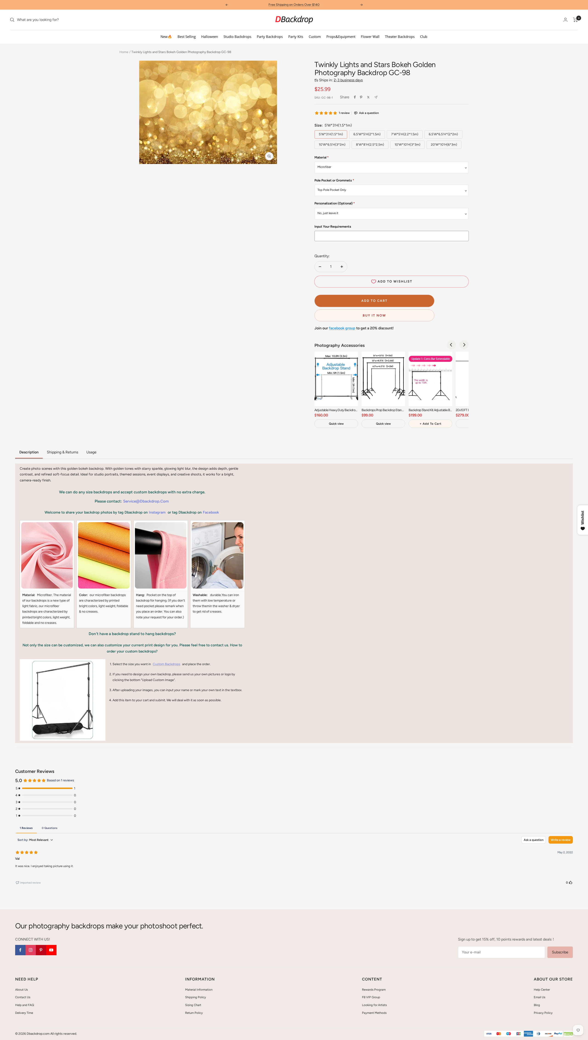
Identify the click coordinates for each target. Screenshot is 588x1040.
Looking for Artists (374, 1005)
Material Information (198, 989)
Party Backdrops (270, 36)
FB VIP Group (371, 997)
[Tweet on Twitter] (368, 97)
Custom (315, 36)
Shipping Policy (195, 997)
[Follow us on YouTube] (51, 950)
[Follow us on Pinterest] (41, 950)
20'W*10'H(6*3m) (444, 145)
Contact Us (22, 997)
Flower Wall (370, 36)
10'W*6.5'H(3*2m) (332, 145)
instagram (157, 512)
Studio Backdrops (237, 36)
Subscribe (560, 952)
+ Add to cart (430, 423)
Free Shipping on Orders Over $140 (294, 5)
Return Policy (194, 1013)
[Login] (565, 20)
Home (123, 52)
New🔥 (166, 36)
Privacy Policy (543, 1013)
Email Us (539, 997)
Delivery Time (24, 1013)
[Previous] (451, 344)
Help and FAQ (24, 1005)
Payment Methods (374, 1013)
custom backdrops (166, 664)
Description (29, 452)
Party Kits (295, 36)
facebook (211, 512)
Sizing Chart (193, 1005)
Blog (537, 1005)
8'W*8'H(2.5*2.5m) (370, 145)
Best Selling (187, 36)
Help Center (542, 989)
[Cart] (575, 19)
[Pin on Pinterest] (361, 97)
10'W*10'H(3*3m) (407, 145)
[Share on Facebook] (355, 97)
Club (423, 36)
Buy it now (374, 315)
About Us (21, 989)
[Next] (464, 344)
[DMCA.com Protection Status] (568, 1034)
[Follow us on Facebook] (20, 950)
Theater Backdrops (400, 36)
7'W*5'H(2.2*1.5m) (404, 134)
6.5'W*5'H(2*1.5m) (367, 134)
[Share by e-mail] (375, 97)
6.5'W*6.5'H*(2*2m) (443, 134)
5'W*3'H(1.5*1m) (331, 134)
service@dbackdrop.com (146, 501)
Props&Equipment (340, 36)
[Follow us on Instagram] (30, 950)
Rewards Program (374, 989)
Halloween (209, 36)
